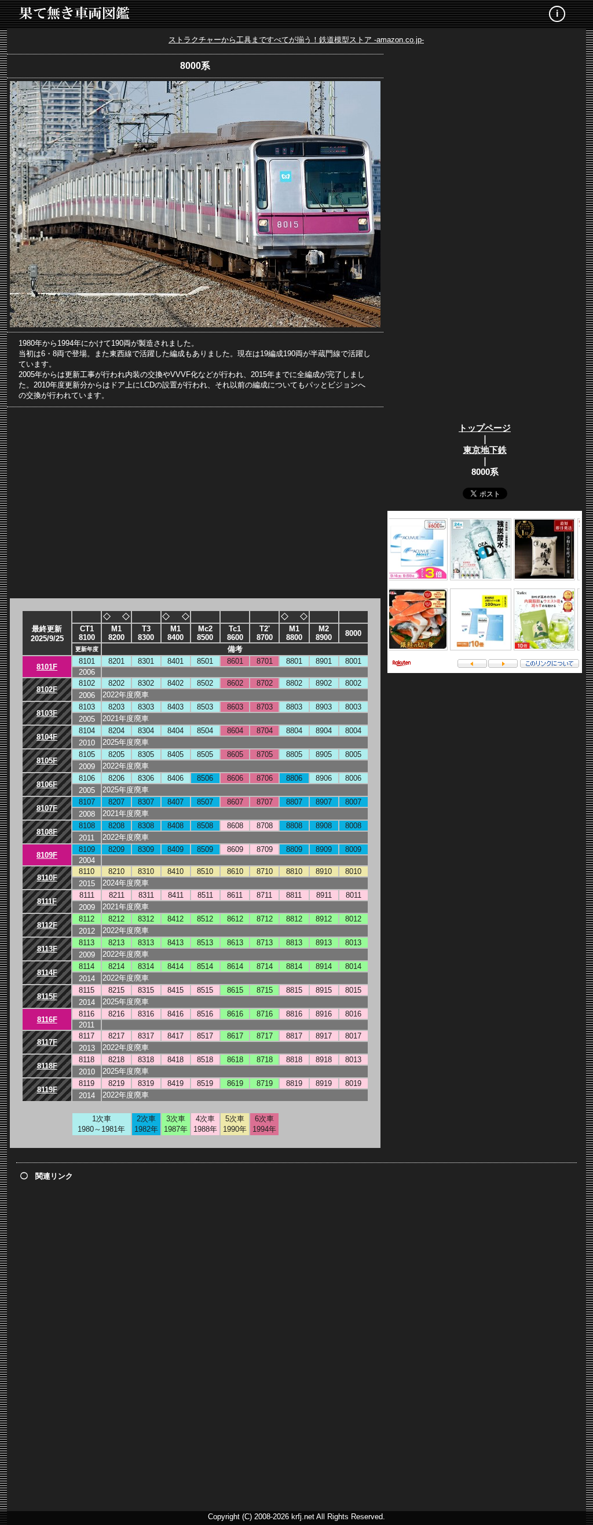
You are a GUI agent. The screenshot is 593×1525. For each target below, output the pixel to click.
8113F (47, 949)
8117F (47, 1042)
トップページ (485, 428)
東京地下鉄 (485, 450)
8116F (47, 1019)
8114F (47, 972)
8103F (46, 713)
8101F (46, 667)
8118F (47, 1066)
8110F (47, 877)
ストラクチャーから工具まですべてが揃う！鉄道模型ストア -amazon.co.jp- (296, 39)
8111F (47, 901)
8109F (46, 855)
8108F (46, 832)
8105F (46, 760)
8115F (47, 996)
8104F (46, 737)
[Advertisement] (195, 503)
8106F (46, 784)
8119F (47, 1089)
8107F (46, 808)
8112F (47, 925)
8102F (46, 689)
